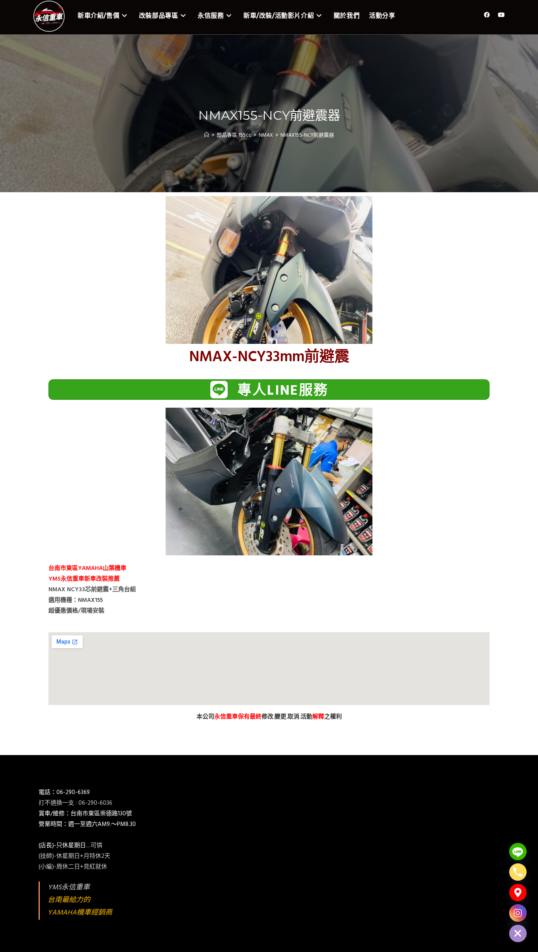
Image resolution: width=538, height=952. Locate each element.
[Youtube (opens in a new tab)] (501, 15)
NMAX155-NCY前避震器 (307, 135)
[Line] (518, 851)
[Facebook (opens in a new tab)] (487, 15)
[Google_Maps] (518, 892)
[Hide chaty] (518, 933)
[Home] (206, 135)
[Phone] (518, 872)
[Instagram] (518, 913)
